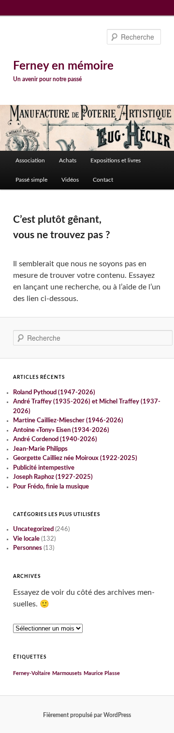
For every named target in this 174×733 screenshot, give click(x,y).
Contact (103, 180)
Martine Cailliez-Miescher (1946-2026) (68, 420)
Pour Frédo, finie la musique (51, 487)
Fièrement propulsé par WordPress (87, 715)
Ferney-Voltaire (31, 673)
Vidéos (70, 180)
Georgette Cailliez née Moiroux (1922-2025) (75, 458)
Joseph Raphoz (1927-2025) (53, 477)
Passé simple (31, 180)
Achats (67, 160)
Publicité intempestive (43, 468)
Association (30, 160)
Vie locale (26, 539)
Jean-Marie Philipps (40, 449)
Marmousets (67, 673)
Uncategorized (33, 529)
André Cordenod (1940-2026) (55, 439)
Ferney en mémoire (63, 66)
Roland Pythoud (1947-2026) (54, 392)
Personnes (27, 548)
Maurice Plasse (102, 673)
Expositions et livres (115, 160)
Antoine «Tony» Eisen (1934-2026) (61, 430)
